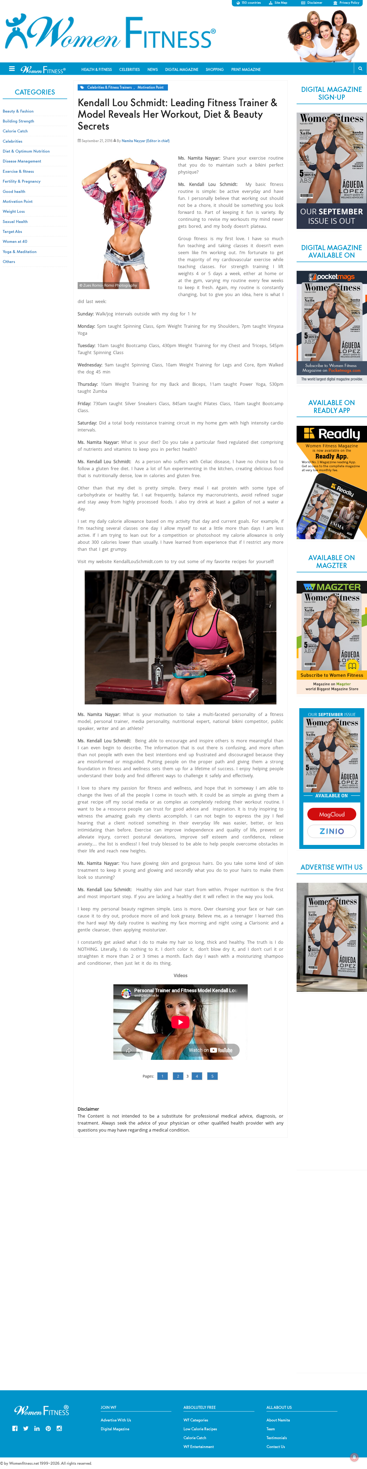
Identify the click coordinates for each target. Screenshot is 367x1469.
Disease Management (22, 161)
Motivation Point (151, 87)
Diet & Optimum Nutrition (26, 151)
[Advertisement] (331, 1086)
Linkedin (37, 1427)
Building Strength (18, 121)
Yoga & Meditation (20, 251)
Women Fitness (110, 31)
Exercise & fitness (18, 171)
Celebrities (12, 141)
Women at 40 (15, 241)
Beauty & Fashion (18, 111)
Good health (14, 191)
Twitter (25, 1427)
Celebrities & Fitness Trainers (109, 87)
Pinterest (48, 1427)
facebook (14, 1427)
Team (271, 1429)
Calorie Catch (15, 131)
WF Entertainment (199, 1446)
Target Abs (12, 231)
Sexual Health (15, 221)
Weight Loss (14, 211)
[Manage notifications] (354, 1457)
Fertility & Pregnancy (22, 181)
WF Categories (196, 1420)
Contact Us (276, 1446)
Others (9, 261)
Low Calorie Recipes (200, 1429)
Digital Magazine (115, 1429)
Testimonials (277, 1437)
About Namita (278, 1420)
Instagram (59, 1427)
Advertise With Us (116, 1420)
